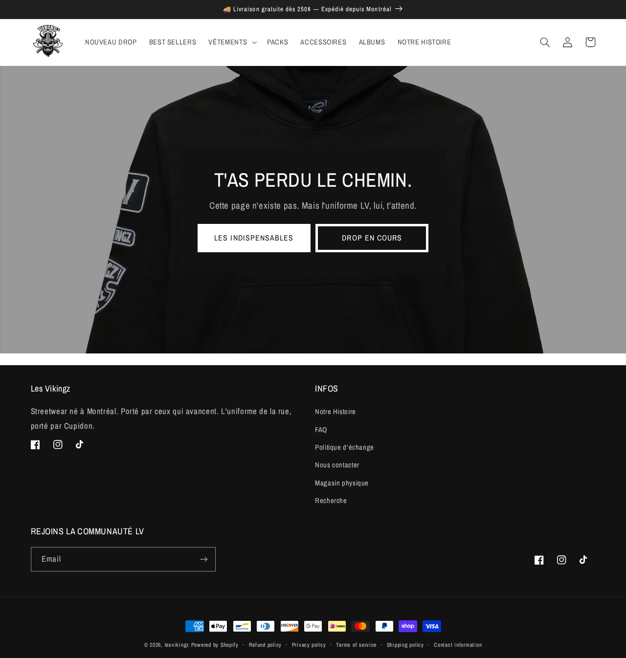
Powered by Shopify (215, 645)
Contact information (458, 645)
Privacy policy (309, 645)
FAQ (321, 430)
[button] (231, 42)
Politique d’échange (344, 447)
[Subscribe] (203, 559)
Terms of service (356, 645)
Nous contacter (337, 465)
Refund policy (265, 645)
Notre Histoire (335, 412)
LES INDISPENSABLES (253, 238)
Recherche (331, 500)
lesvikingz (177, 645)
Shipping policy (405, 645)
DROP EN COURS (372, 238)
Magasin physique (342, 483)
